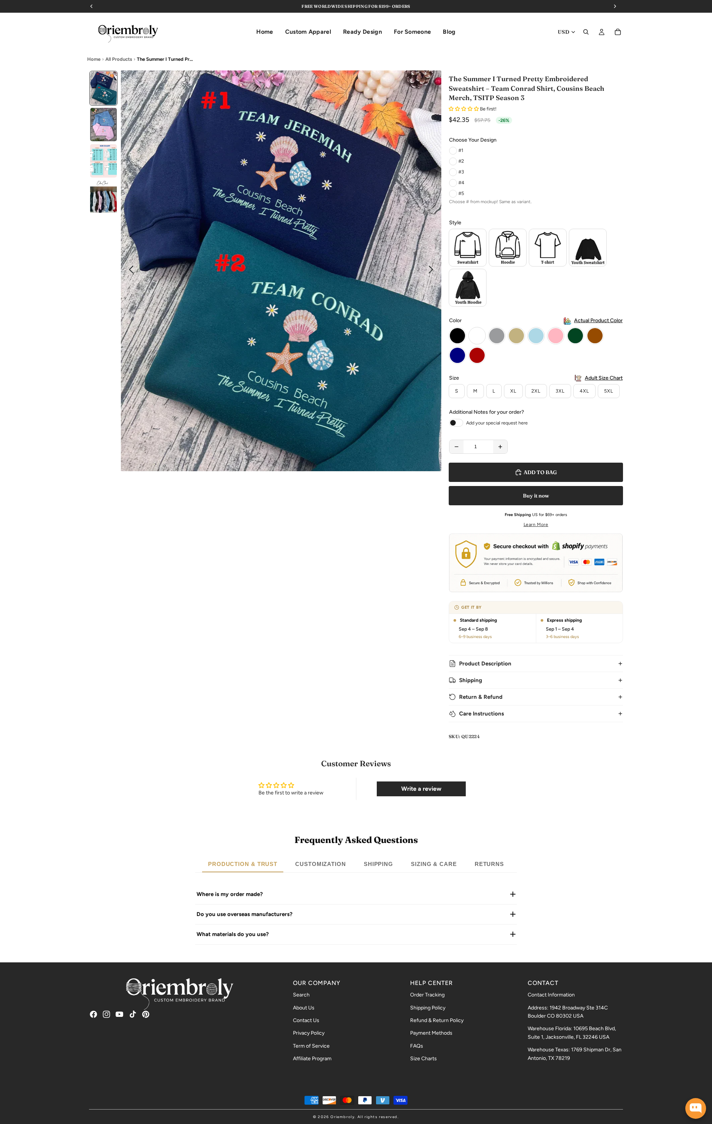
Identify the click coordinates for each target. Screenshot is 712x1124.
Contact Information (551, 995)
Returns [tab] (489, 864)
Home (93, 59)
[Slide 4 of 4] (103, 197)
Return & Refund (480, 697)
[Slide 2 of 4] (103, 124)
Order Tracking (427, 995)
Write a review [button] (421, 788)
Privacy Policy (308, 1033)
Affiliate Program (312, 1058)
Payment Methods (431, 1033)
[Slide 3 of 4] (103, 161)
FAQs (416, 1046)
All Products (118, 59)
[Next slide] (433, 271)
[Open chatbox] (695, 1108)
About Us (303, 1008)
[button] (464, 109)
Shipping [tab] (378, 864)
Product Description (485, 663)
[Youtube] (119, 1013)
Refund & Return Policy (437, 1020)
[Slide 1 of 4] (103, 88)
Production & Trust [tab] (242, 864)
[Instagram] (106, 1013)
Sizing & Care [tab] (434, 864)
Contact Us (306, 1020)
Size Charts (423, 1058)
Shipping (470, 680)
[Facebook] (93, 1013)
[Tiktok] (132, 1013)
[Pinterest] (145, 1013)
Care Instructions (481, 713)
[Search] (586, 32)
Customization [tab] (320, 864)
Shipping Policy (427, 1008)
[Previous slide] (129, 271)
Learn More (536, 524)
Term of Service (311, 1046)
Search (301, 995)
